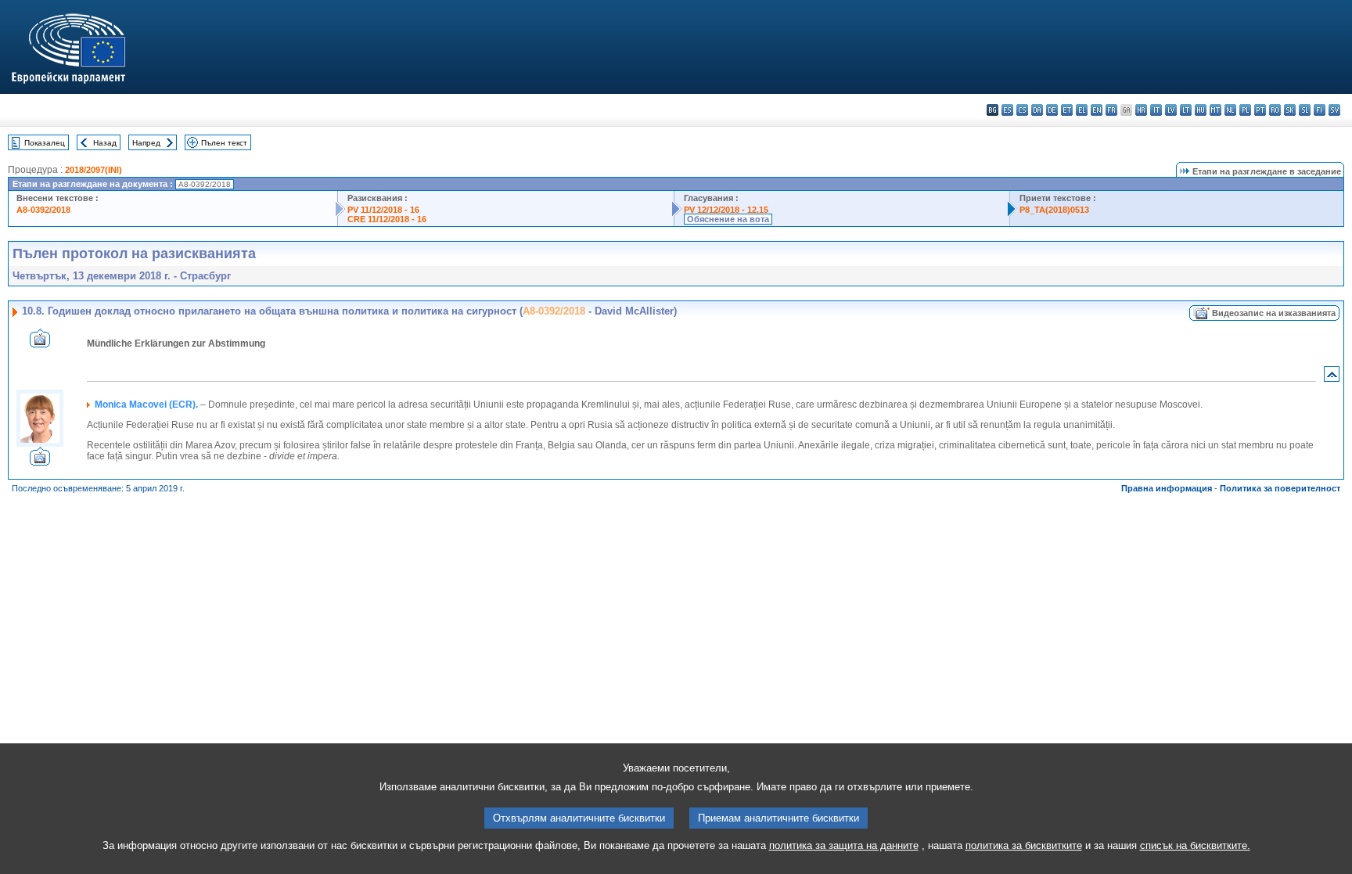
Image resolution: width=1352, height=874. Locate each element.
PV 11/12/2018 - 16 (383, 209)
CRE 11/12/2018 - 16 (386, 219)
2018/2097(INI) (93, 169)
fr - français (1111, 110)
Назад (105, 142)
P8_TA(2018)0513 (1054, 209)
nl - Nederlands (1230, 110)
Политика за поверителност (1280, 488)
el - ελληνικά (1082, 110)
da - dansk (1037, 110)
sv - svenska (1334, 110)
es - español (1007, 110)
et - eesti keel (1067, 110)
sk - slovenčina (1290, 110)
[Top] (1331, 377)
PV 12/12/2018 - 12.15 (726, 209)
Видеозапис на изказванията (1274, 313)
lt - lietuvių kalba (1186, 110)
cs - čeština (1022, 110)
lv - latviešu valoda (1171, 110)
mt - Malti (1215, 110)
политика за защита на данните (844, 845)
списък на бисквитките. (1195, 845)
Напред (146, 142)
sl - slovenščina (1305, 110)
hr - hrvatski (1141, 110)
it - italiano (1156, 110)
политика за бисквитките (1023, 845)
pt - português (1260, 110)
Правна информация (1166, 488)
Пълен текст (224, 142)
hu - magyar (1200, 110)
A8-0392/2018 (43, 209)
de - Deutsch (1052, 110)
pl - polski (1245, 110)
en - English (1096, 110)
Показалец (44, 142)
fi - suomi (1319, 110)
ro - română (1275, 110)
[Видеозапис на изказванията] (40, 343)
